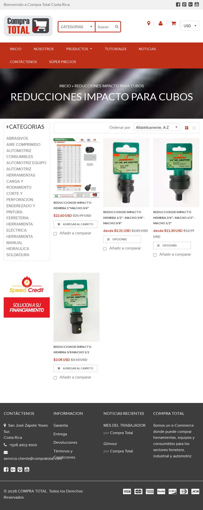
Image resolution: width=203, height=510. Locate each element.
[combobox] (104, 27)
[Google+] (190, 5)
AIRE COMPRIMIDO (23, 144)
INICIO (65, 86)
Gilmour (110, 444)
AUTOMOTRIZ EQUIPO (26, 163)
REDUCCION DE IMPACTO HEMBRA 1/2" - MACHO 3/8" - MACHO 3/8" (124, 217)
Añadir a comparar (75, 233)
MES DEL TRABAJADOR (124, 425)
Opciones (119, 239)
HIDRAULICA (17, 248)
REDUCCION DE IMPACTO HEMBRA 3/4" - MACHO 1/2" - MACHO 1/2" (174, 217)
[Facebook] (178, 5)
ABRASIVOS (17, 138)
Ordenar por (119, 127)
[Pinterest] (184, 5)
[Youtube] (197, 5)
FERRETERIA (17, 218)
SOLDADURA (17, 255)
